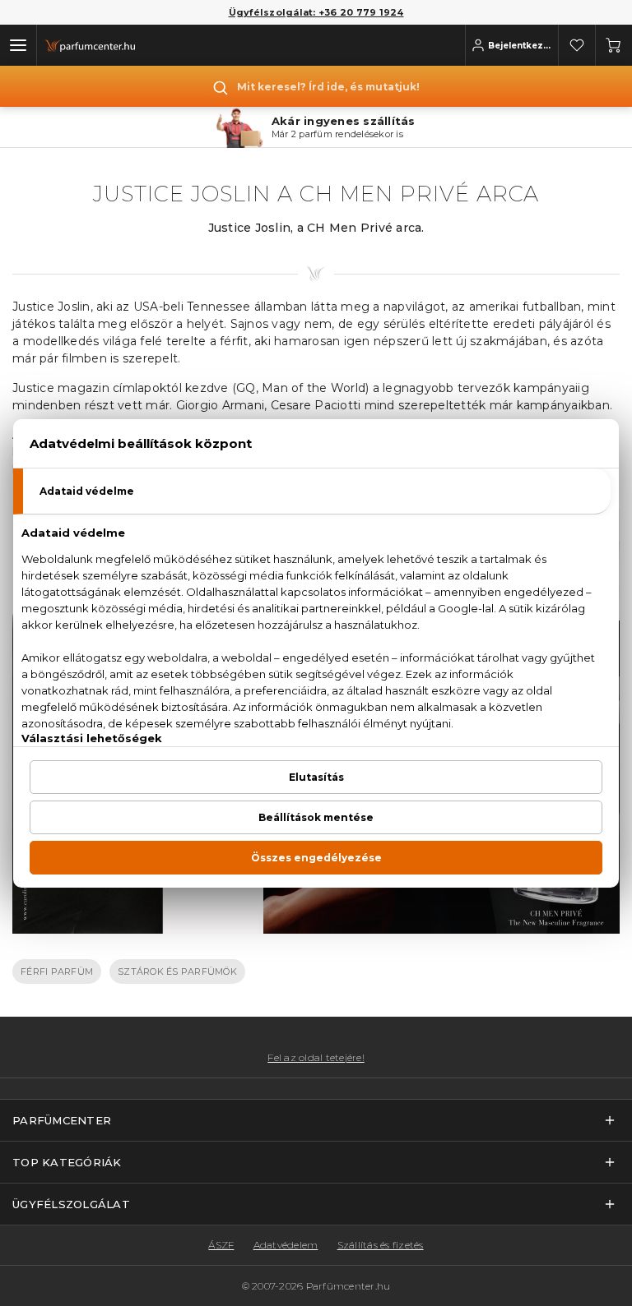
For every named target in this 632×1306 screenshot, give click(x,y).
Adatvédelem (285, 1245)
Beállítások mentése (316, 817)
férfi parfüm (57, 971)
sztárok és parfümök (177, 971)
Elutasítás (316, 777)
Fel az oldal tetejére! (316, 1058)
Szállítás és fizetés (380, 1245)
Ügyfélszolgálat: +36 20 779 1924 (316, 12)
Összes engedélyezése (316, 857)
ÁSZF (221, 1245)
